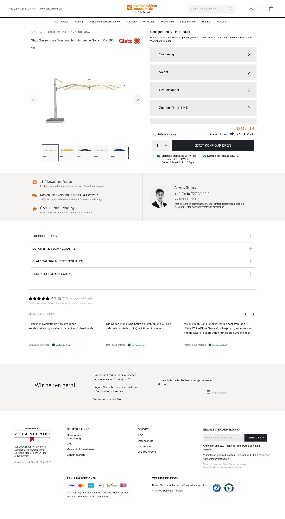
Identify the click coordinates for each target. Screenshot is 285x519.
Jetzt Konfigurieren (213, 145)
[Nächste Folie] (253, 314)
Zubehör (206, 21)
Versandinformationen (80, 449)
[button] (203, 54)
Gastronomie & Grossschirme (104, 21)
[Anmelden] (251, 9)
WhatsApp (206, 207)
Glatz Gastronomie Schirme (49, 32)
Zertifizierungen (165, 478)
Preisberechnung (167, 134)
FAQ (69, 443)
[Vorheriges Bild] (33, 99)
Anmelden (254, 437)
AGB (140, 435)
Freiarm (79, 21)
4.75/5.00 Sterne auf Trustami (167, 490)
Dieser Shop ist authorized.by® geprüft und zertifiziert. (180, 485)
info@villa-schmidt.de (51, 8)
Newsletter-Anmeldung (74, 437)
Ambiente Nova (80, 32)
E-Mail (188, 207)
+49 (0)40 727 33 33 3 (21, 8)
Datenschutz (145, 440)
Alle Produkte (61, 21)
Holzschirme (167, 21)
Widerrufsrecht (147, 451)
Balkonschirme (188, 21)
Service (143, 429)
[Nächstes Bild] (137, 99)
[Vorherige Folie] (246, 314)
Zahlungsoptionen (81, 478)
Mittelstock (131, 21)
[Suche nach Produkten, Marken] (230, 8)
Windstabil (148, 21)
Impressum (145, 446)
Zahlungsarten (76, 454)
